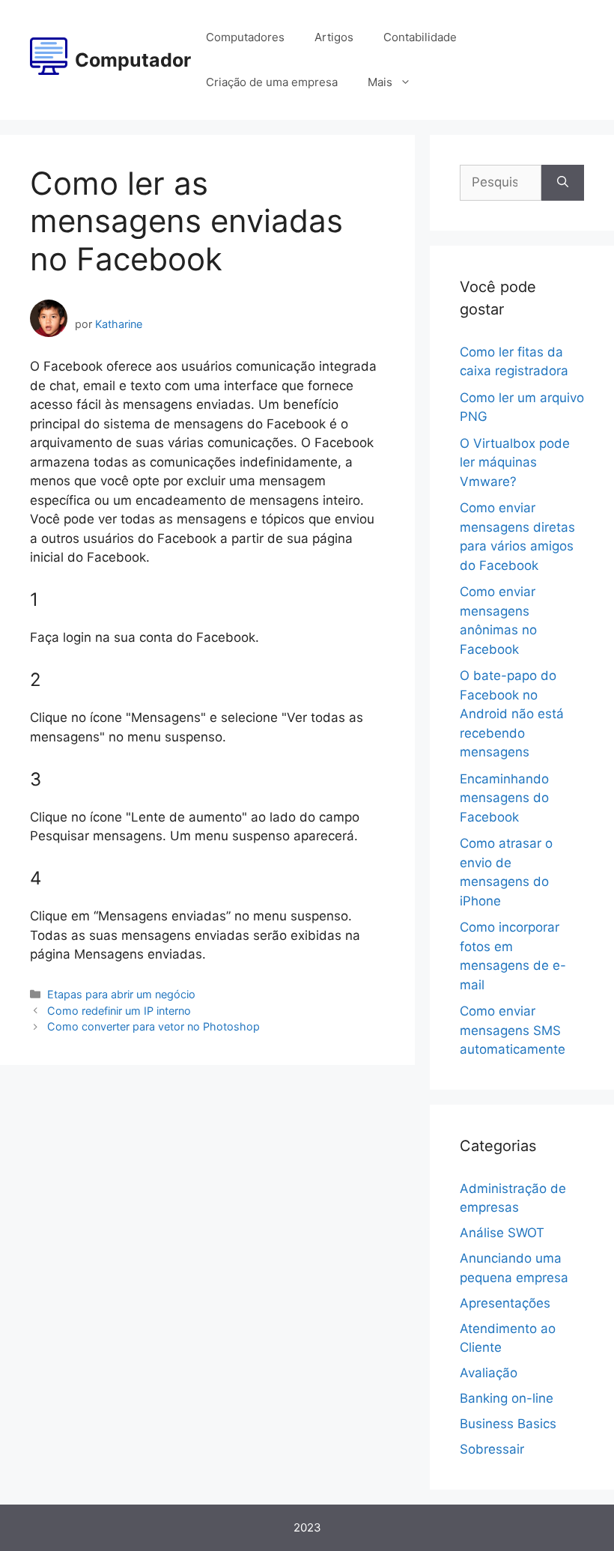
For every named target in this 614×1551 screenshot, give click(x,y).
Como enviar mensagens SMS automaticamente (512, 1030)
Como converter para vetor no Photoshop (153, 1026)
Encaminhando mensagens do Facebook (504, 798)
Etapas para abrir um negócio (121, 994)
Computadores (245, 37)
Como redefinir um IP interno (119, 1010)
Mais (380, 82)
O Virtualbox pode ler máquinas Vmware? (515, 462)
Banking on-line (506, 1398)
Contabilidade (420, 37)
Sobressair (492, 1449)
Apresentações (505, 1303)
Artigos (333, 37)
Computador (133, 60)
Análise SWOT (502, 1232)
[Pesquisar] (562, 183)
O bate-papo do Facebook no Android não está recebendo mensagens (512, 713)
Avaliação (488, 1372)
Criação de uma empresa (272, 82)
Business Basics (508, 1423)
